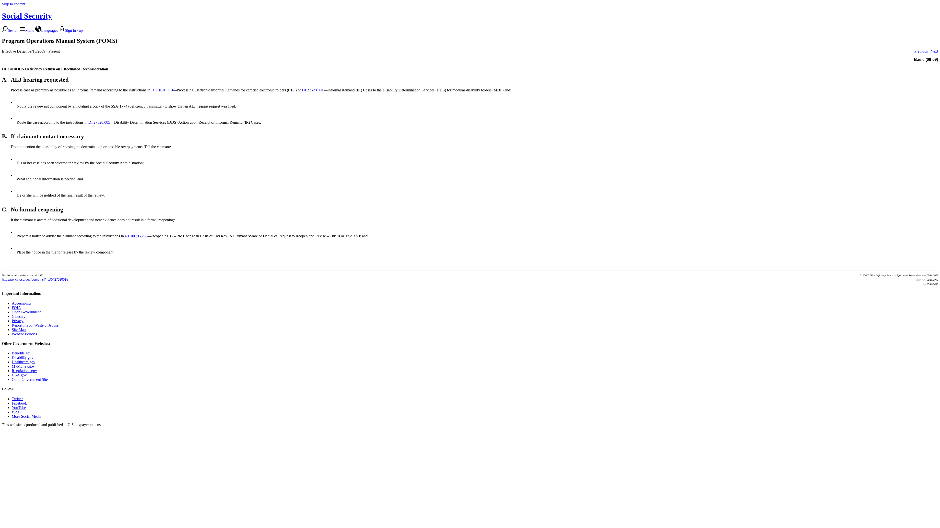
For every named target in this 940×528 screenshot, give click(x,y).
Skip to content (13, 4)
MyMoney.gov (23, 366)
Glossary (18, 316)
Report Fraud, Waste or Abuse (35, 325)
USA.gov (19, 375)
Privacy (18, 321)
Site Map (19, 330)
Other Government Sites (30, 379)
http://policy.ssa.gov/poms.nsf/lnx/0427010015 (35, 279)
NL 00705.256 (136, 236)
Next (934, 51)
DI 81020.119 (162, 90)
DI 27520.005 (99, 122)
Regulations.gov (24, 371)
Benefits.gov (21, 353)
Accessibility (22, 303)
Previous (921, 51)
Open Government (26, 312)
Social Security (27, 15)
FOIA (16, 308)
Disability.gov (22, 357)
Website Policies (24, 334)
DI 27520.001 (313, 90)
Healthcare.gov (23, 362)
